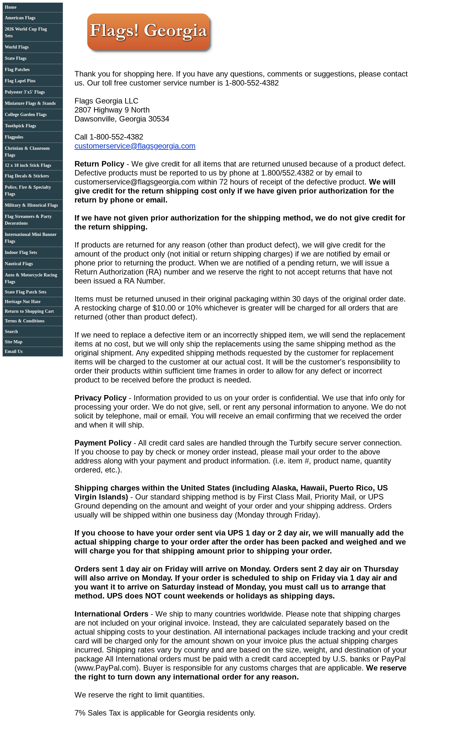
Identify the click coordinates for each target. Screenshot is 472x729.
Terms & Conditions (24, 321)
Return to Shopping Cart (29, 311)
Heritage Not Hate (22, 301)
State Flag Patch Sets (25, 292)
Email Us (13, 351)
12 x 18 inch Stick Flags (28, 165)
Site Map (13, 341)
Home (10, 7)
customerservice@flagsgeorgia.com (135, 145)
